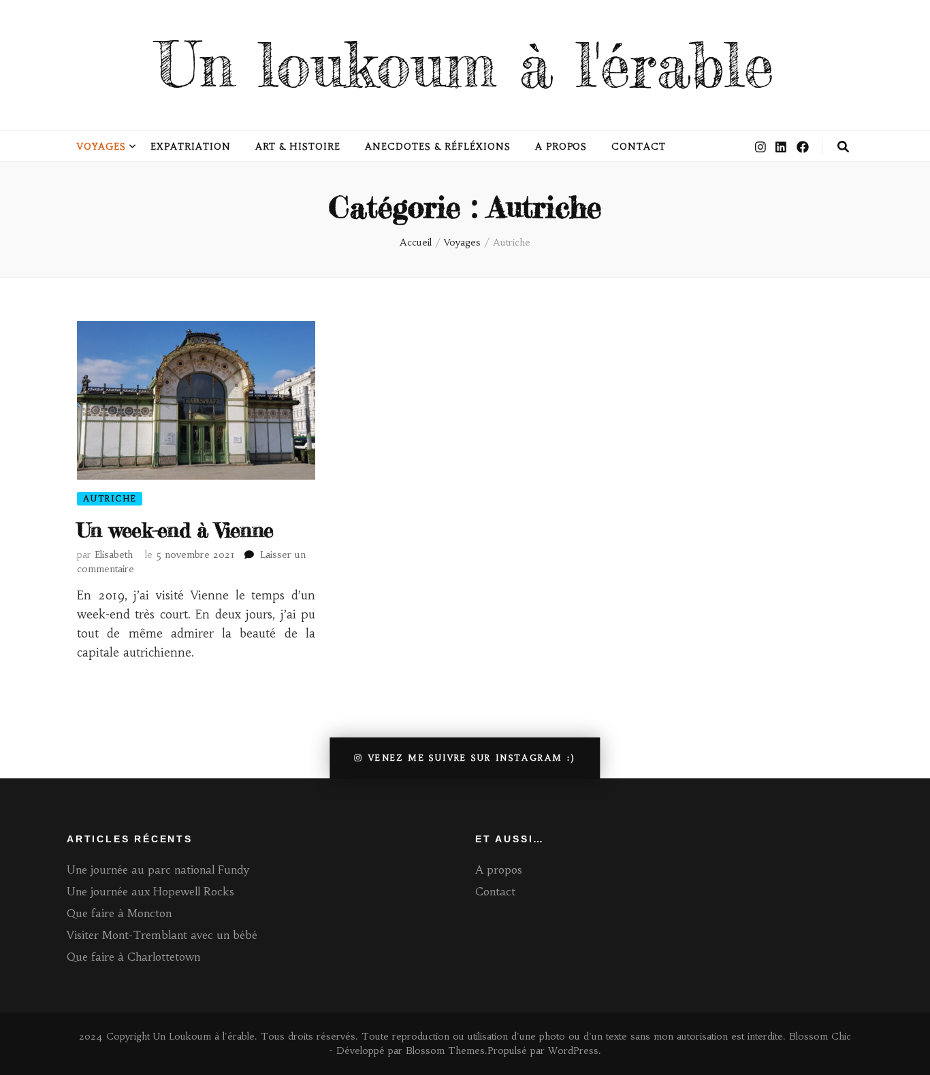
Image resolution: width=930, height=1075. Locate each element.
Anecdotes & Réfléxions (437, 146)
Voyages (101, 146)
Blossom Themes (445, 1050)
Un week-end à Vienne (175, 530)
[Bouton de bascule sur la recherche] (843, 147)
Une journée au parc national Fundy (158, 869)
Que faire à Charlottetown (133, 956)
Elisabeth (114, 554)
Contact (638, 146)
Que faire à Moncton (119, 913)
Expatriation (190, 146)
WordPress (573, 1050)
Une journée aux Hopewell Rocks (150, 891)
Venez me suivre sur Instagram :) (472, 757)
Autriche (109, 498)
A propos (561, 146)
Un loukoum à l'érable (465, 64)
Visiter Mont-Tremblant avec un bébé (164, 935)
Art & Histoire (298, 146)
